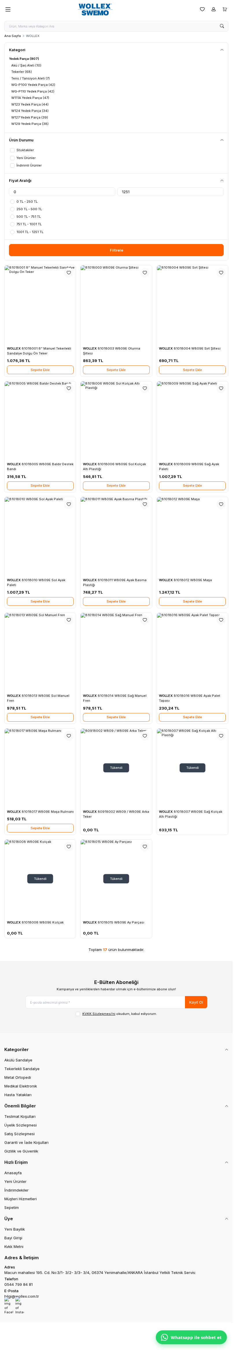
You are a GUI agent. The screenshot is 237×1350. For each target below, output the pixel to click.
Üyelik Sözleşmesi (20, 1125)
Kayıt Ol (196, 1002)
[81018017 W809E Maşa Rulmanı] (40, 768)
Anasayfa (13, 1172)
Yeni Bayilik (14, 1229)
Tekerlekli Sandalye (22, 1068)
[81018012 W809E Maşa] (192, 536)
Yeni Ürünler (15, 1181)
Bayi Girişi (13, 1238)
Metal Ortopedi (17, 1077)
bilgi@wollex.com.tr (21, 1296)
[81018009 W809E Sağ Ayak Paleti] (192, 420)
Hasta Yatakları (18, 1094)
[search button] (222, 26)
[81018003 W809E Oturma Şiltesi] (116, 304)
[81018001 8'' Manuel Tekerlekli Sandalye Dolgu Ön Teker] (40, 304)
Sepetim (11, 1207)
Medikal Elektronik (20, 1086)
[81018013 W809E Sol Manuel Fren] (40, 652)
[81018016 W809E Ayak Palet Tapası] (192, 652)
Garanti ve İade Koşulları (26, 1142)
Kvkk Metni (13, 1246)
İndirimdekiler (16, 1190)
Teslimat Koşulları (20, 1116)
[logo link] (104, 9)
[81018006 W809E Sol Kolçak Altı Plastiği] (116, 420)
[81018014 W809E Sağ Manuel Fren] (116, 652)
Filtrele (116, 250)
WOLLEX (14, 348)
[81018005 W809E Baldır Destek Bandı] (40, 420)
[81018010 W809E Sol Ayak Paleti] (40, 536)
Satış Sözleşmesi (19, 1133)
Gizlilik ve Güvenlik (21, 1151)
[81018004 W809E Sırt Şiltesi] (192, 304)
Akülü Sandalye (18, 1060)
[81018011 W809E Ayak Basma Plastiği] (116, 536)
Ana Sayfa (12, 36)
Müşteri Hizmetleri (20, 1198)
